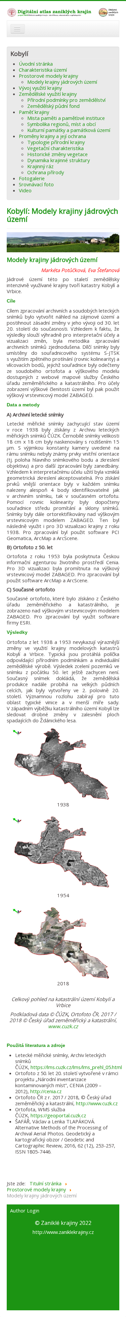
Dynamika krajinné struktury (58, 160)
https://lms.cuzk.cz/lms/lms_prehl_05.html (76, 1067)
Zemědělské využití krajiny (48, 93)
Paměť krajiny (34, 112)
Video (25, 190)
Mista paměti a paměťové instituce (66, 118)
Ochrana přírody (45, 172)
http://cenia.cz (45, 1091)
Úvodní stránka (36, 63)
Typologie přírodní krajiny (56, 142)
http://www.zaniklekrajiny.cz (63, 1232)
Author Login (24, 1211)
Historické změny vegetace (57, 154)
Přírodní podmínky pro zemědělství (66, 99)
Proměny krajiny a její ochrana (52, 136)
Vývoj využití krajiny (40, 87)
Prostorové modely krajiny (48, 75)
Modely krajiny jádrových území (62, 81)
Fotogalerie (32, 178)
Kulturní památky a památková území (68, 130)
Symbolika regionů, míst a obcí (61, 124)
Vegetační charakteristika (55, 148)
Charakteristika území (43, 69)
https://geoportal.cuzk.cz (58, 1115)
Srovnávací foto (36, 184)
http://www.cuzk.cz (97, 1103)
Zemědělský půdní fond (53, 106)
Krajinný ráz (40, 166)
